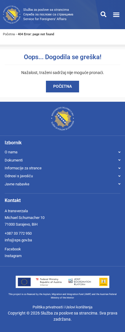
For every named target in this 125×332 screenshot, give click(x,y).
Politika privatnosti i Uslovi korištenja (62, 307)
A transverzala (16, 211)
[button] (116, 14)
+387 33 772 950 (18, 233)
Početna (9, 34)
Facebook (13, 249)
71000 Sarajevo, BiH (21, 224)
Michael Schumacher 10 (24, 217)
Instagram (13, 256)
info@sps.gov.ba (18, 240)
